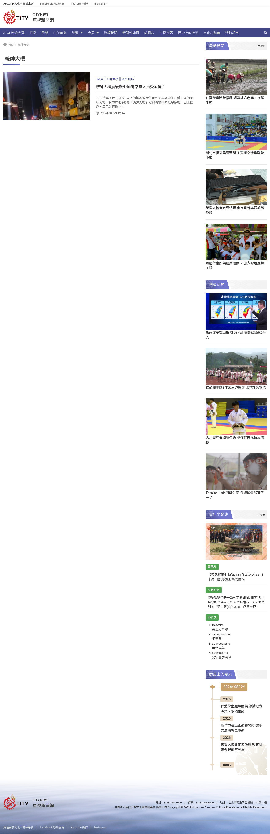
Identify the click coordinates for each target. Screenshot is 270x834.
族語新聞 (110, 32)
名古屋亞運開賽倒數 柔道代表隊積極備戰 (235, 440)
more (227, 765)
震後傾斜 (128, 79)
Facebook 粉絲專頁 (52, 3)
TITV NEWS (41, 14)
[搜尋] (265, 32)
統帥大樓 (112, 79)
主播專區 (166, 32)
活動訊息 (232, 32)
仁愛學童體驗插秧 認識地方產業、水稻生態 (235, 100)
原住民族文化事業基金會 (18, 3)
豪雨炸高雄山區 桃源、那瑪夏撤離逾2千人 (236, 335)
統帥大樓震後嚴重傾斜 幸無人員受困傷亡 (130, 86)
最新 (44, 32)
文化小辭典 (211, 32)
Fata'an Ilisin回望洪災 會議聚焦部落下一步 (235, 495)
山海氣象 (60, 32)
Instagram (100, 3)
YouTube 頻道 (79, 3)
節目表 (149, 32)
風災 (100, 79)
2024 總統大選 (13, 32)
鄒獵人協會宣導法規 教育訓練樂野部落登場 (235, 210)
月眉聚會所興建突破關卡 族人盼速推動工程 (235, 265)
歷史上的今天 (188, 32)
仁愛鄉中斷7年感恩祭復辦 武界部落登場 (236, 387)
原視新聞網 (43, 20)
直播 (33, 32)
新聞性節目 (130, 32)
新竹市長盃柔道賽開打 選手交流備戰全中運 (235, 155)
